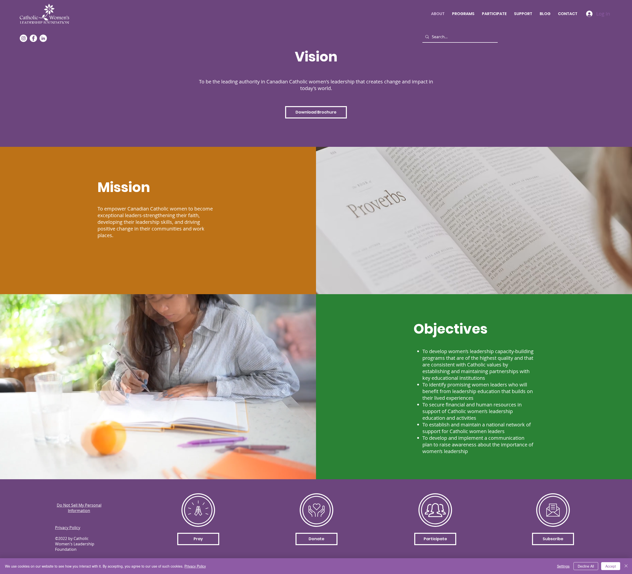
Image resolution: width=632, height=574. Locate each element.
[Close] (626, 566)
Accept (610, 566)
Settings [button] (563, 566)
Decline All (586, 566)
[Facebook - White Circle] (33, 38)
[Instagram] (23, 38)
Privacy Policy (195, 566)
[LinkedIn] (43, 38)
